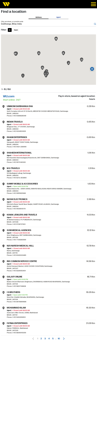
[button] (63, 338)
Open (16, 30)
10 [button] (59, 339)
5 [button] (53, 339)
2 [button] (41, 339)
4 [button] (49, 339)
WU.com (8, 96)
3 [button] (45, 339)
